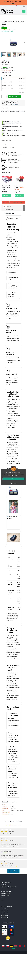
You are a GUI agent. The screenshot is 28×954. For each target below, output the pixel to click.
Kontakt (2, 898)
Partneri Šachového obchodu (7, 889)
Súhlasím (14, 478)
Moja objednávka (5, 917)
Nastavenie (13, 483)
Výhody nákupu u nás (6, 882)
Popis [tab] (5, 206)
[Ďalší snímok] (24, 43)
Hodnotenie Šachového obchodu (8, 887)
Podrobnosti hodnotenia (7, 31)
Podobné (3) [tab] (10, 206)
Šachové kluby (4, 915)
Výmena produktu (5, 895)
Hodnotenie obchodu (13, 821)
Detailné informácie (6, 140)
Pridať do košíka (13, 96)
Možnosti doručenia (6, 72)
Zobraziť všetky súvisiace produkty (13, 202)
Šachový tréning (4, 911)
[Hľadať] (2, 6)
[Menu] (24, 6)
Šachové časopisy (5, 908)
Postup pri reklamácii (6, 891)
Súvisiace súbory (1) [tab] (8, 209)
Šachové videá (4, 913)
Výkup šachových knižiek (6, 906)
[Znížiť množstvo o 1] (7, 97)
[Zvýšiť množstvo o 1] (7, 95)
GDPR (2, 900)
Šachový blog (4, 884)
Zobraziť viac (13, 871)
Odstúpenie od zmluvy (6, 893)
